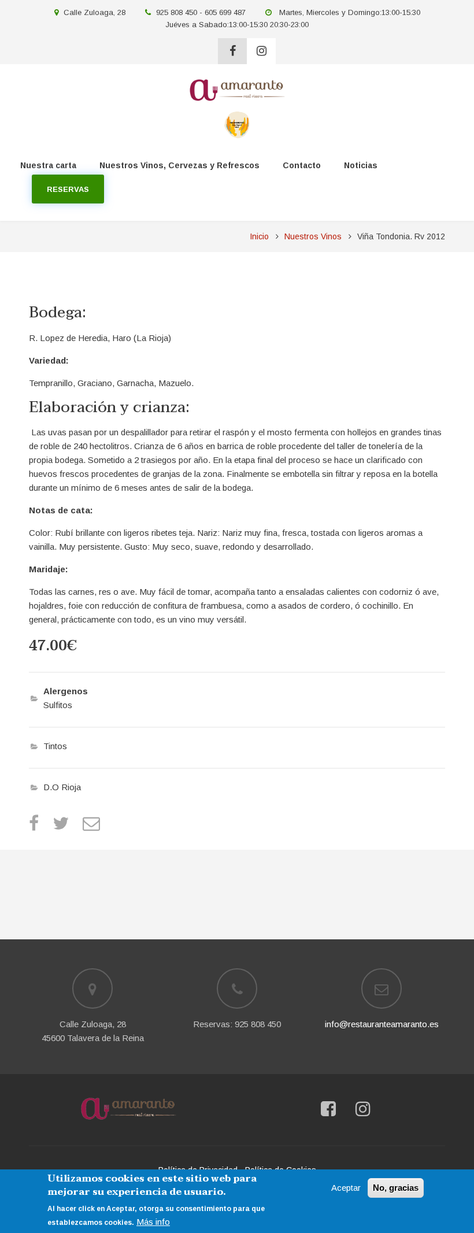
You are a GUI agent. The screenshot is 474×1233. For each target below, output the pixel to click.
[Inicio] (237, 89)
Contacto (302, 165)
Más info (153, 1222)
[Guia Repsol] (237, 124)
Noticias (360, 165)
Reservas (68, 189)
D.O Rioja (62, 787)
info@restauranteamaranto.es (382, 1024)
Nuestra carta (48, 165)
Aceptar (346, 1188)
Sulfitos (57, 705)
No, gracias (396, 1188)
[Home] (128, 1108)
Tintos (55, 746)
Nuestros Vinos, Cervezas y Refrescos (179, 165)
